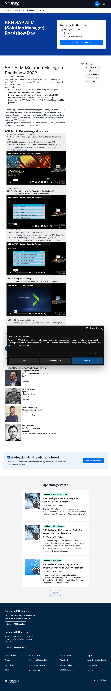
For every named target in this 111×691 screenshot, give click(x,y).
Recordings (9, 665)
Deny (24, 361)
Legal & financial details (96, 660)
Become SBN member (16, 624)
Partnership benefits (37, 665)
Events (7, 660)
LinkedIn (25, 379)
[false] (90, 4)
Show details (93, 354)
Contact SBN (34, 670)
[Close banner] (102, 328)
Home (7, 10)
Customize (54, 361)
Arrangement (17, 10)
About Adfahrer (66, 665)
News (7, 670)
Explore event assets (81, 42)
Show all (55, 593)
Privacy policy (92, 665)
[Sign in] (97, 4)
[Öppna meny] (103, 4)
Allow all (87, 361)
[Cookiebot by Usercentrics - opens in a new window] (87, 328)
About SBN (64, 660)
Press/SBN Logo (66, 670)
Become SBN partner (16, 648)
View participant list (93, 461)
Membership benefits (38, 660)
